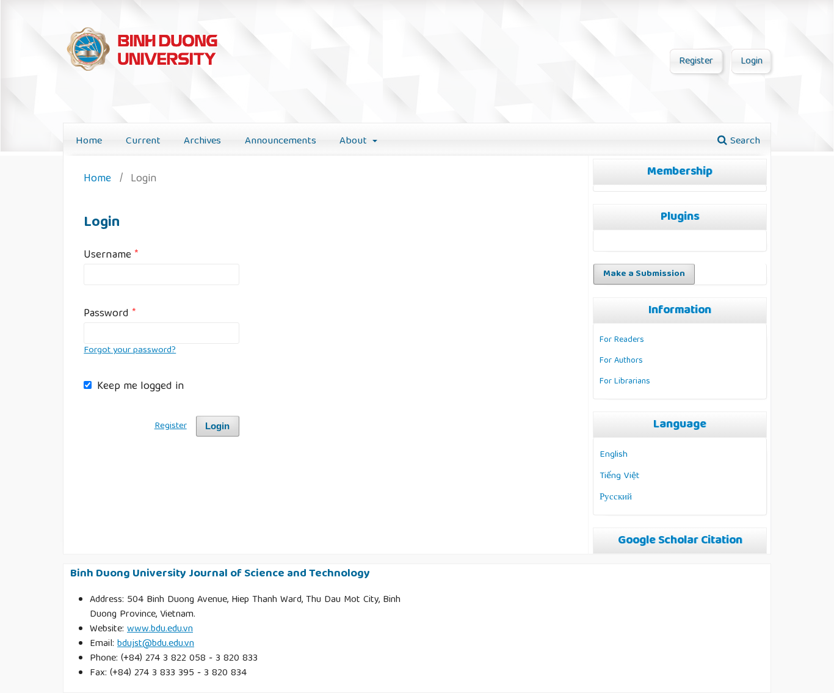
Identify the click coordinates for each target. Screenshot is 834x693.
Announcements (280, 141)
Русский (616, 497)
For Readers (622, 340)
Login (752, 61)
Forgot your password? (130, 350)
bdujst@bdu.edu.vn (155, 644)
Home (89, 141)
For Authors (621, 361)
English (614, 454)
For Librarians (625, 381)
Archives (202, 141)
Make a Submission (644, 274)
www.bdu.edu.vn (160, 629)
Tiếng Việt (619, 476)
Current (143, 141)
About (354, 141)
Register (696, 61)
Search (743, 141)
